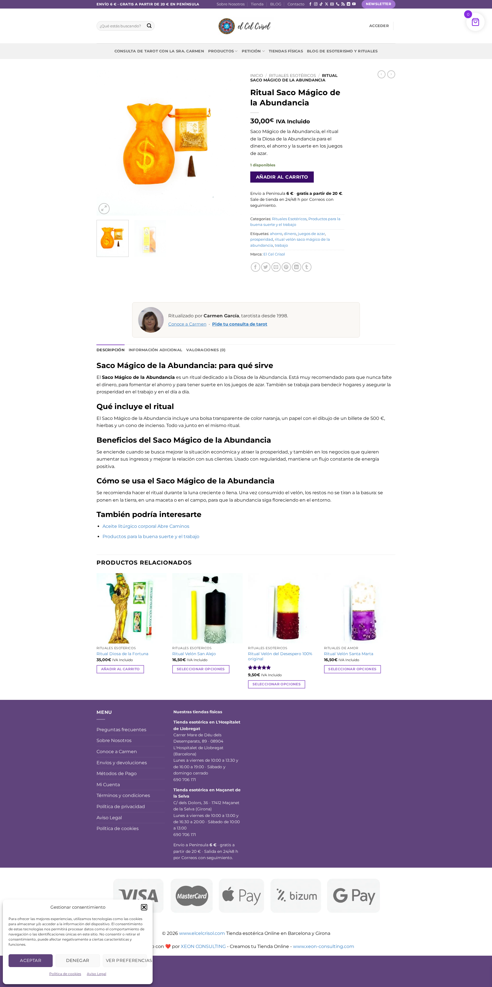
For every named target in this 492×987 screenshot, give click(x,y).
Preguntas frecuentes (121, 729)
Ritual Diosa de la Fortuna (122, 653)
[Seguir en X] (326, 4)
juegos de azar (311, 234)
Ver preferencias (126, 960)
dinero (290, 234)
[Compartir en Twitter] (265, 267)
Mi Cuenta (108, 784)
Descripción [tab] (111, 350)
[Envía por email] (276, 267)
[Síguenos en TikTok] (321, 4)
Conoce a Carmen (187, 324)
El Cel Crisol (274, 254)
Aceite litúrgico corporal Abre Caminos (145, 526)
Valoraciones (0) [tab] (206, 350)
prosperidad (261, 239)
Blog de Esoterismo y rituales (342, 51)
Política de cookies (65, 974)
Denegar (77, 960)
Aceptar (30, 960)
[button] (144, 907)
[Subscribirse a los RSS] (343, 4)
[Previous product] (391, 74)
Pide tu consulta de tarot (239, 324)
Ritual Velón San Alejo (194, 653)
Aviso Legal (96, 974)
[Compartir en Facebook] (255, 267)
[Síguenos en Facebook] (310, 4)
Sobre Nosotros (231, 4)
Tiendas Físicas (286, 51)
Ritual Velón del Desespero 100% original (280, 656)
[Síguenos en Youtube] (354, 4)
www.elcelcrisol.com (202, 933)
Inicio (256, 75)
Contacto (296, 4)
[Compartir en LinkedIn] (296, 267)
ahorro (276, 234)
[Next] (232, 143)
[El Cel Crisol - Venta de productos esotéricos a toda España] (246, 26)
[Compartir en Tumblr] (306, 267)
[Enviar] (149, 26)
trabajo (281, 245)
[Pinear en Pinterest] (286, 267)
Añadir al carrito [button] (120, 669)
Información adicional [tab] (155, 350)
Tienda (257, 4)
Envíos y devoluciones (122, 762)
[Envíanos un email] (332, 4)
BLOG (275, 4)
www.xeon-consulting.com (323, 946)
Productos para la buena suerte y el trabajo (150, 536)
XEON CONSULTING (203, 946)
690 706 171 (184, 779)
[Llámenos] (337, 4)
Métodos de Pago (117, 773)
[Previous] (106, 143)
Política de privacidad (121, 806)
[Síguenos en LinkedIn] (348, 4)
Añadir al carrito (282, 177)
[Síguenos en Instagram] (315, 4)
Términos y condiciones (123, 795)
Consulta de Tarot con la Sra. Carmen (159, 51)
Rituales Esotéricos (292, 75)
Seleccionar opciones (201, 669)
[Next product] (382, 74)
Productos (221, 51)
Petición (251, 51)
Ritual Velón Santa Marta (348, 653)
